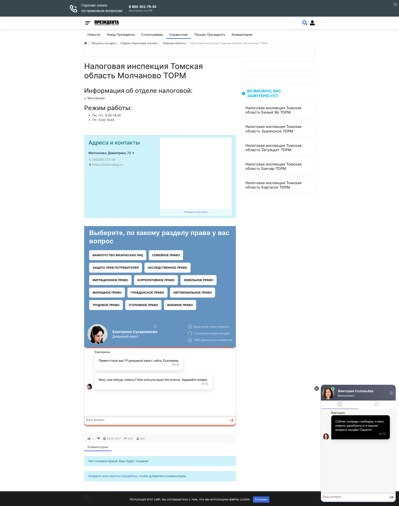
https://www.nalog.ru (107, 165)
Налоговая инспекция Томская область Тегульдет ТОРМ (273, 147)
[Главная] (85, 43)
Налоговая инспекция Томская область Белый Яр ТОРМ (273, 110)
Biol (142, 438)
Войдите (95, 476)
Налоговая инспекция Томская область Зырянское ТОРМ (273, 128)
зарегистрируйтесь (123, 476)
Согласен (261, 499)
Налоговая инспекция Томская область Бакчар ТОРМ (273, 166)
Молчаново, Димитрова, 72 (110, 153)
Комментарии (97, 447)
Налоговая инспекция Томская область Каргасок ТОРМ (273, 185)
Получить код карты (195, 212)
